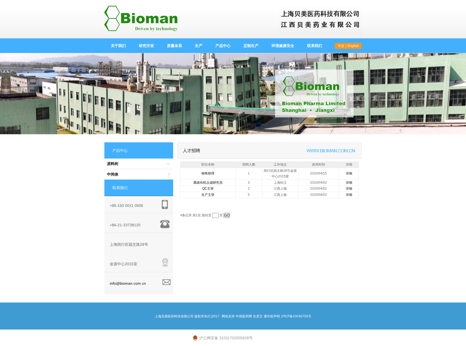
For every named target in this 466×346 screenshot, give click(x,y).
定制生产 (251, 45)
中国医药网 (244, 316)
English (353, 46)
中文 (341, 46)
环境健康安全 (283, 45)
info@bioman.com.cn (128, 283)
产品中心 (223, 45)
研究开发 (146, 45)
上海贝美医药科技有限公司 (174, 316)
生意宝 (258, 316)
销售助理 (207, 173)
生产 (199, 45)
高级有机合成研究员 (207, 182)
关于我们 (118, 45)
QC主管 (208, 188)
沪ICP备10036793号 (296, 316)
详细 (349, 173)
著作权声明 (272, 316)
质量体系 (174, 45)
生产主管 (207, 195)
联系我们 (314, 45)
